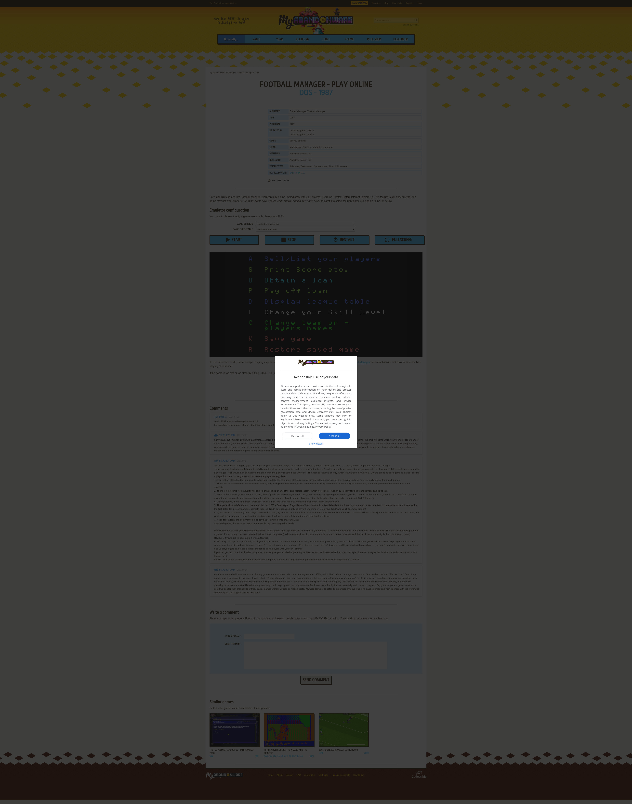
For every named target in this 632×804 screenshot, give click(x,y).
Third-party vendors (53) (311, 404)
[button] (316, 443)
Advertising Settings (302, 423)
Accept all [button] (334, 435)
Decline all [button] (297, 436)
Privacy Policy (323, 426)
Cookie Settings (305, 426)
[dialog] (316, 402)
